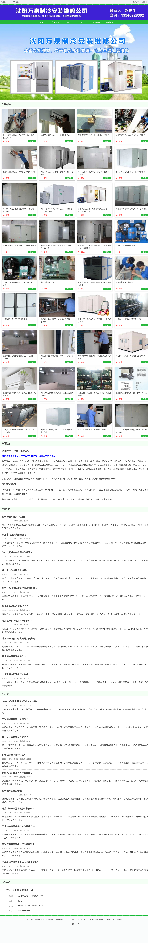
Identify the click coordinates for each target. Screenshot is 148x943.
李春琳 (119, 919)
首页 (42, 22)
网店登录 (70, 919)
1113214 (59, 919)
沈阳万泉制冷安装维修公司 (15, 450)
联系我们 (110, 22)
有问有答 (96, 22)
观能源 (3, 2)
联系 (31, 141)
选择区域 (136, 2)
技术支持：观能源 (97, 919)
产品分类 (69, 22)
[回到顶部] (145, 940)
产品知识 (82, 22)
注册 (143, 2)
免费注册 (81, 919)
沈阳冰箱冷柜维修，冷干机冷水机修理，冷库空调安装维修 (29, 455)
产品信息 (55, 22)
